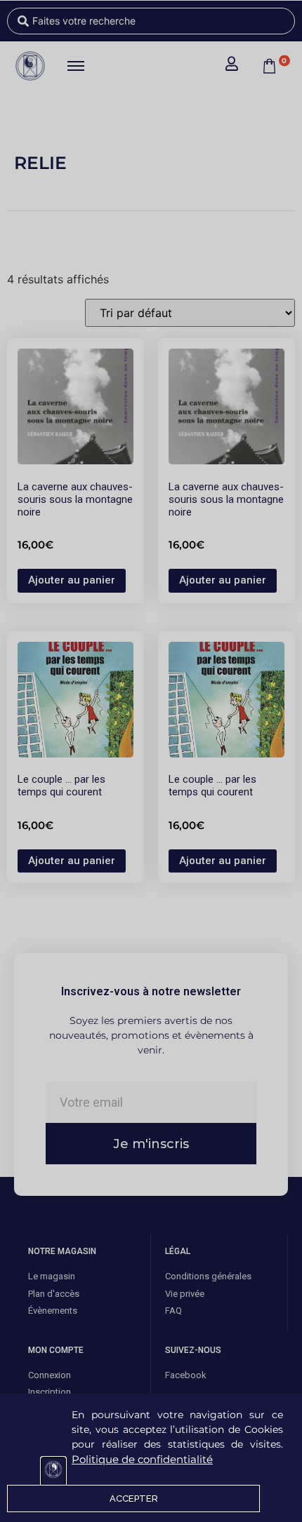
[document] (151, 761)
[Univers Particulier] (53, 1471)
